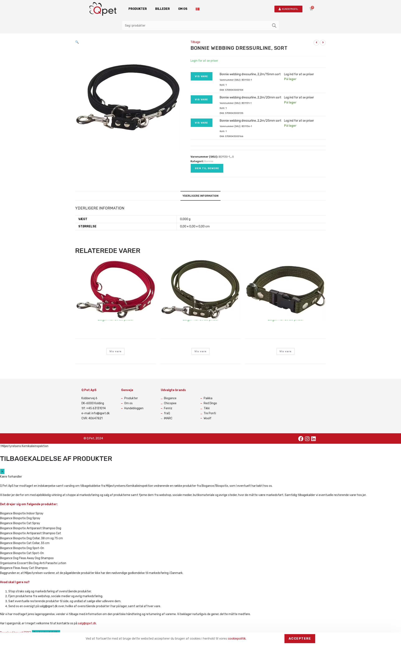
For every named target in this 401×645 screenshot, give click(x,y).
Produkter (137, 9)
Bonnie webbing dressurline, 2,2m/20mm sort (250, 97)
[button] (77, 42)
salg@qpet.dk (87, 623)
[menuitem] (198, 9)
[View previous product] (316, 43)
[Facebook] (301, 438)
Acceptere (300, 638)
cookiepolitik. (237, 638)
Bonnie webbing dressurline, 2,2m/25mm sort (250, 120)
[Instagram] (307, 438)
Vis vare (201, 76)
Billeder (162, 9)
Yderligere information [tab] (200, 195)
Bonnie (208, 161)
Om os (182, 9)
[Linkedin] (313, 438)
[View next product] (323, 43)
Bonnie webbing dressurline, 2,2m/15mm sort (250, 74)
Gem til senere (207, 168)
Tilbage (195, 42)
